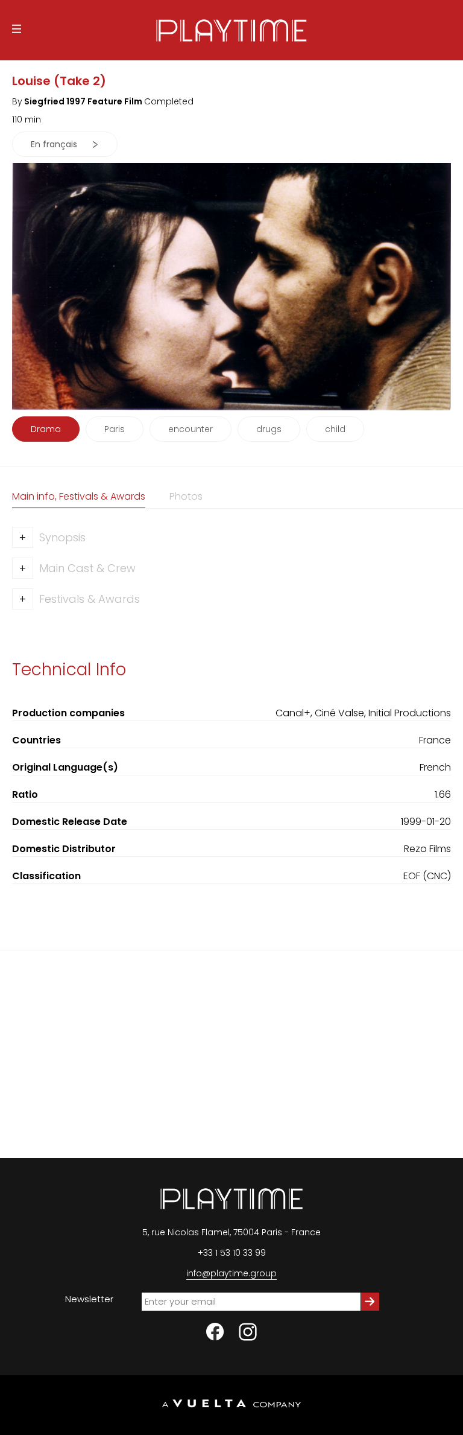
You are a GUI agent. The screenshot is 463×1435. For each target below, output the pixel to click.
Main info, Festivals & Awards (78, 496)
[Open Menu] (16, 30)
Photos (186, 496)
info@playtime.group (231, 1273)
